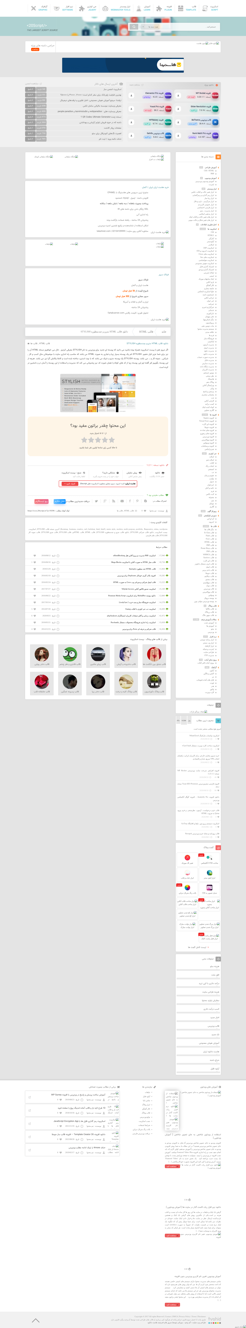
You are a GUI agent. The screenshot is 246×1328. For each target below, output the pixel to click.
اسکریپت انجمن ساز (112, 89)
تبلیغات (147, 1092)
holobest (91, 529)
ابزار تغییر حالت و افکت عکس (202, 192)
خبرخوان (210, 485)
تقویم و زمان (209, 475)
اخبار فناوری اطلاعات (208, 225)
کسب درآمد (209, 404)
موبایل (211, 503)
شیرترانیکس (209, 449)
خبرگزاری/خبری (208, 307)
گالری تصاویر (209, 410)
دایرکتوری (210, 313)
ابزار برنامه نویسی (207, 640)
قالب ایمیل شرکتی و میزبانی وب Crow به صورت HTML (134, 582)
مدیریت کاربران (208, 370)
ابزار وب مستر (208, 643)
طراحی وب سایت (199, 1322)
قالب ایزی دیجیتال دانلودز (204, 564)
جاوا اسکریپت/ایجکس (206, 291)
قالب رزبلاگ (209, 612)
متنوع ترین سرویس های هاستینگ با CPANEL (127, 192)
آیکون (212, 671)
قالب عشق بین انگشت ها (154, 664)
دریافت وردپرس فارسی (141, 1134)
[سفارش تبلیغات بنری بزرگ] (157, 156)
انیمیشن (211, 469)
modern (120, 529)
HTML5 (211, 235)
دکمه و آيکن (209, 488)
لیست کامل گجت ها (197, 947)
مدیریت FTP (209, 655)
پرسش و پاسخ (208, 391)
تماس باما (146, 1100)
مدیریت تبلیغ (209, 351)
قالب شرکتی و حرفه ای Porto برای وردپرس (139, 629)
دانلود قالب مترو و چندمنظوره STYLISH (112, 532)
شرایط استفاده (144, 1125)
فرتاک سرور (164, 274)
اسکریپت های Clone (206, 254)
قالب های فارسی (152, 535)
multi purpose (129, 529)
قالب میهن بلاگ (208, 615)
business (72, 529)
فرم (212, 491)
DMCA (175, 1316)
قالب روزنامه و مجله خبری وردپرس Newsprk (202, 834)
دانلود (157, 473)
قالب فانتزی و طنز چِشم (70, 664)
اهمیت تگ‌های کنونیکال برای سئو (106, 133)
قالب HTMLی (78, 532)
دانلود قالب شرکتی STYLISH (142, 532)
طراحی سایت (208, 652)
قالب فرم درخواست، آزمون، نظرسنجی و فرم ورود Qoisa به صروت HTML (198, 811)
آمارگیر (211, 238)
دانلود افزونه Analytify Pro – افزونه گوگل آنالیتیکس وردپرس (198, 798)
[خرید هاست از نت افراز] (156, 159)
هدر (212, 686)
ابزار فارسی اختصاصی (205, 208)
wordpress (163, 529)
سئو (212, 629)
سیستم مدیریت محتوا (206, 329)
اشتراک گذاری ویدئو (206, 270)
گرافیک (214, 667)
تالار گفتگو (210, 285)
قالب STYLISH (65, 532)
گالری (212, 507)
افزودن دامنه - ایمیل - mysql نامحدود (131, 198)
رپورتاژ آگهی (212, 511)
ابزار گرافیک (209, 646)
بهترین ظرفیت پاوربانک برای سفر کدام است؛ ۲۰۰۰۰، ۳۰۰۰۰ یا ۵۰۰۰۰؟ (90, 95)
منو (213, 500)
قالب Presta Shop (207, 548)
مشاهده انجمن (31, 83)
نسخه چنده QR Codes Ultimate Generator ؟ (101, 117)
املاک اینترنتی (209, 273)
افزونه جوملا (209, 427)
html (98, 529)
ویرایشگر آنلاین (208, 385)
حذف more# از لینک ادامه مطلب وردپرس (87, 1147)
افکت (212, 463)
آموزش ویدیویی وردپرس (204, 181)
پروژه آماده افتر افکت (205, 663)
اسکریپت (32, 529)
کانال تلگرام (60, 501)
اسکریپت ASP (208, 248)
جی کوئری (213, 453)
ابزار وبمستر (212, 189)
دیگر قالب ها (209, 529)
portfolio (139, 529)
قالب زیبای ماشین (98, 664)
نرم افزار (213, 637)
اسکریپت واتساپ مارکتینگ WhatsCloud (204, 736)
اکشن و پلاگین (208, 674)
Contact (168, 1316)
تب (213, 472)
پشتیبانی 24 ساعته (140, 307)
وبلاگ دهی (210, 382)
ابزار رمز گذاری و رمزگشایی (203, 195)
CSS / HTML (209, 171)
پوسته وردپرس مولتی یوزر (204, 601)
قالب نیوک (210, 586)
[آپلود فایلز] (213, 43)
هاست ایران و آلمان (139, 285)
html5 (103, 529)
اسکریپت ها (212, 229)
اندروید (211, 522)
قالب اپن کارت (208, 561)
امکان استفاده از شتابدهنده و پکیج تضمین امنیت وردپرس (123, 225)
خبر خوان (210, 301)
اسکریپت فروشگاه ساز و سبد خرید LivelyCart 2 (137, 602)
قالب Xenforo (208, 557)
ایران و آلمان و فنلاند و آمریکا (135, 302)
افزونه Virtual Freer (206, 421)
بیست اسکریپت (161, 532)
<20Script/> (37, 26)
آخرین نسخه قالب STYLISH (48, 529)
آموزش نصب (209, 623)
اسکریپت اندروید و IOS (205, 251)
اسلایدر (211, 245)
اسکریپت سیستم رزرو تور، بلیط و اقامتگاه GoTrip (200, 824)
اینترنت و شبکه (208, 649)
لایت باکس (210, 494)
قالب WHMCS (208, 554)
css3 (85, 529)
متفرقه (211, 497)
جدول (212, 482)
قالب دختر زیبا (98, 691)
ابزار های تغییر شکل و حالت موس (201, 220)
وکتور (212, 689)
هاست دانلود (152, 1322)
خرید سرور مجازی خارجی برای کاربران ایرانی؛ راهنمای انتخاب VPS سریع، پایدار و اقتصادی (198, 757)
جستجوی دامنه (208, 295)
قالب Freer (210, 539)
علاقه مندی (209, 332)
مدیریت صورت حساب (205, 357)
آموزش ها (210, 626)
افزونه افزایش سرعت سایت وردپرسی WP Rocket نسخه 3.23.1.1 (198, 772)
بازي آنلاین (210, 282)
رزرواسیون (210, 323)
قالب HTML (146, 331)
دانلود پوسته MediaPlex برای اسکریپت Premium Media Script (132, 596)
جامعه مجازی (209, 288)
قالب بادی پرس (208, 570)
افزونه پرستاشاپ (207, 446)
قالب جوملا (210, 573)
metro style (111, 529)
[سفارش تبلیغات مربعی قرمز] (43, 157)
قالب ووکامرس (208, 592)
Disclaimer (202, 1316)
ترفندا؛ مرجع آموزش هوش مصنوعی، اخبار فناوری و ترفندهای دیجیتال (90, 100)
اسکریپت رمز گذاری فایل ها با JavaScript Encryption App (79, 1121)
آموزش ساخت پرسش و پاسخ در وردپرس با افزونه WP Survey (78, 1095)
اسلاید (211, 457)
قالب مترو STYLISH (49, 532)
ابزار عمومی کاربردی (206, 204)
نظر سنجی (210, 376)
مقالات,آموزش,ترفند (209, 620)
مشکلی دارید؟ (108, 473)
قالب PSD (210, 551)
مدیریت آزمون (208, 345)
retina (156, 529)
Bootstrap (64, 529)
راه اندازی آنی (142, 214)
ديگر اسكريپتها (208, 320)
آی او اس (210, 519)
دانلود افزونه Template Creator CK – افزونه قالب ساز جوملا (78, 1134)
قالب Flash (210, 536)
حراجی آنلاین (209, 298)
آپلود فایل (215, 1068)
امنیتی (212, 276)
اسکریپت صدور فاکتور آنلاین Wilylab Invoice (139, 589)
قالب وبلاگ (212, 606)
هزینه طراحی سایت (210, 992)
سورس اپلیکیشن (210, 516)
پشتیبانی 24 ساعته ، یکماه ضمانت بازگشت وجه (127, 220)
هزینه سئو (214, 966)
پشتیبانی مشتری (208, 395)
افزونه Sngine (208, 418)
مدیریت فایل (209, 360)
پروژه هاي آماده (210, 660)
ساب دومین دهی (207, 326)
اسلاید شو (210, 460)
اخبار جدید (214, 1017)
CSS (212, 232)
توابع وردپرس (145, 1117)
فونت (212, 683)
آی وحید (188, 1322)
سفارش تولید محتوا (210, 1000)
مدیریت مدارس (208, 363)
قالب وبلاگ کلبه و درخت (126, 691)
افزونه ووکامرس (208, 440)
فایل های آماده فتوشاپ (205, 680)
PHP (212, 174)
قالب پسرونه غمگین (70, 691)
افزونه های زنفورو (207, 433)
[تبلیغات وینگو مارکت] (198, 712)
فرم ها (211, 335)
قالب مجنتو (210, 579)
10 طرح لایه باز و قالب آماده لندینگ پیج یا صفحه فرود (81, 1108)
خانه (164, 331)
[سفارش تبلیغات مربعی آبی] (71, 157)
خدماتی (211, 310)
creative (80, 529)
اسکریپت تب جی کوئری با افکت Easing (141, 609)
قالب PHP (210, 545)
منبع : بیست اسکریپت (71, 473)
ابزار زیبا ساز (209, 198)
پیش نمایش (132, 473)
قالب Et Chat (209, 533)
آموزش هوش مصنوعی (209, 1043)
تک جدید (215, 1034)
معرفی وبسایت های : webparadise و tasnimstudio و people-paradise (89, 111)
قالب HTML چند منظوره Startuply (142, 569)
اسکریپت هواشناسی (206, 260)
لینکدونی (211, 341)
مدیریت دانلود (208, 354)
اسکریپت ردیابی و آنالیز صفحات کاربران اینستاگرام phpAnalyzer (131, 616)
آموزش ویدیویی (211, 178)
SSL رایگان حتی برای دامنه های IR (133, 209)
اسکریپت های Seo (207, 257)
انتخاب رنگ (210, 466)
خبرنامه (211, 304)
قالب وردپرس (209, 589)
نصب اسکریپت (144, 1121)
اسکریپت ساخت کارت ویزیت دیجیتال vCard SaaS (200, 746)
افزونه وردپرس (208, 437)
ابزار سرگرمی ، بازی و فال (204, 201)
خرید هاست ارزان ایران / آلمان (155, 187)
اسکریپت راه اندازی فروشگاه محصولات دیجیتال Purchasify (133, 622)
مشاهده (35, 49)
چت (212, 398)
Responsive (148, 529)
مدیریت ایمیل (209, 348)
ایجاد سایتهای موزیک (206, 279)
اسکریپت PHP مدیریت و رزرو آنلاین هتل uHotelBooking (134, 555)
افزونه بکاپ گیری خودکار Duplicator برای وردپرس (136, 576)
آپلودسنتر (210, 241)
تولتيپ (211, 479)
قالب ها (33, 343)
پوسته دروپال (209, 598)
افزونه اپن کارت (208, 424)
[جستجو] (134, 27)
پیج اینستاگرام (41, 501)
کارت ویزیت (209, 692)
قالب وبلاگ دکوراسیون (154, 691)
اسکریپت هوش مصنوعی (204, 263)
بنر (213, 677)
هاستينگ (211, 379)
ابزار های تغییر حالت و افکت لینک (201, 217)
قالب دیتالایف (209, 576)
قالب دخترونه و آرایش (126, 664)
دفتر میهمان (209, 317)
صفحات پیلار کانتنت (112, 128)
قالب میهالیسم (208, 583)
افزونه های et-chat (207, 430)
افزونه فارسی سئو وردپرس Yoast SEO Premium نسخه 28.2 (198, 785)
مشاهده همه (135, 84)
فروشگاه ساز (209, 338)
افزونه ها (213, 415)
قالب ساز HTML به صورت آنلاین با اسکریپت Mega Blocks (133, 562)
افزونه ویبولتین (208, 443)
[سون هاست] (202, 43)
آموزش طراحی (211, 167)
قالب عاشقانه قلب (42, 691)
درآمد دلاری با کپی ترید (209, 983)
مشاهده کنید (171, 1166)
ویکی (212, 388)
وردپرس (211, 632)
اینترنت (211, 184)
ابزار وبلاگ (146, 1105)
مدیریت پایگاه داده (207, 367)
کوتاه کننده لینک (208, 407)
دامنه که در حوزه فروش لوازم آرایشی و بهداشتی (100, 122)
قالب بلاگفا (210, 609)
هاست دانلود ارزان (211, 1051)
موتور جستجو (209, 373)
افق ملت (215, 975)
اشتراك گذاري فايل (207, 267)
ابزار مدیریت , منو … (206, 211)
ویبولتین (211, 595)
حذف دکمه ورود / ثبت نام (110, 139)
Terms (194, 1316)
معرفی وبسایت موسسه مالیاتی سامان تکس (102, 106)
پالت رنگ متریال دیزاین (141, 1129)
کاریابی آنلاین (209, 401)
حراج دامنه (214, 1060)
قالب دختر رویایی (41, 664)
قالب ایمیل (210, 567)
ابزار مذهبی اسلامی (206, 214)
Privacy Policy (184, 1316)
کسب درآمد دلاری (211, 1009)
